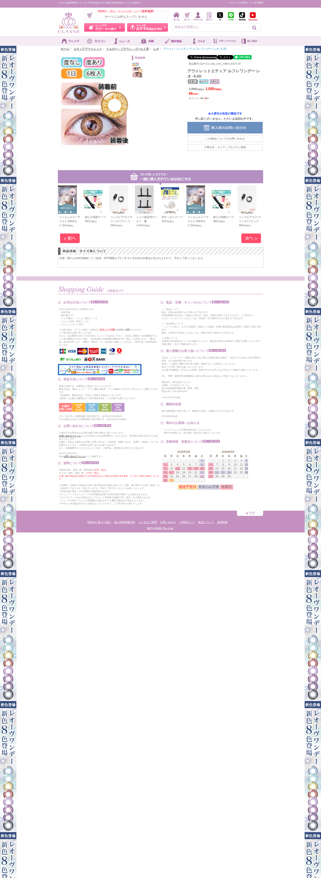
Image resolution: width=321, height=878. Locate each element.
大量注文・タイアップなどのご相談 (225, 147)
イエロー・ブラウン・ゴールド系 (127, 48)
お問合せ (244, 2)
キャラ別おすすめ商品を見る (147, 27)
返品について (206, 522)
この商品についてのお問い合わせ (225, 138)
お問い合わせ (168, 522)
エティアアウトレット (88, 48)
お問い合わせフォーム (70, 436)
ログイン (233, 2)
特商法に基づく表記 (99, 522)
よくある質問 (256, 2)
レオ (156, 48)
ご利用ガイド (187, 522)
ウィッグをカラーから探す (104, 27)
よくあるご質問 (147, 522)
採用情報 (222, 522)
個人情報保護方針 (124, 522)
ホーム (65, 48)
